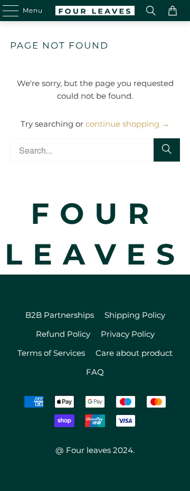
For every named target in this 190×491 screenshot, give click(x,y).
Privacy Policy (128, 334)
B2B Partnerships (59, 315)
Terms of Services (51, 353)
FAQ (95, 372)
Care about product (134, 353)
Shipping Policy (134, 315)
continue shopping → (127, 124)
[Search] (151, 10)
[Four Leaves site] (95, 10)
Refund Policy (63, 334)
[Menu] (5, 10)
